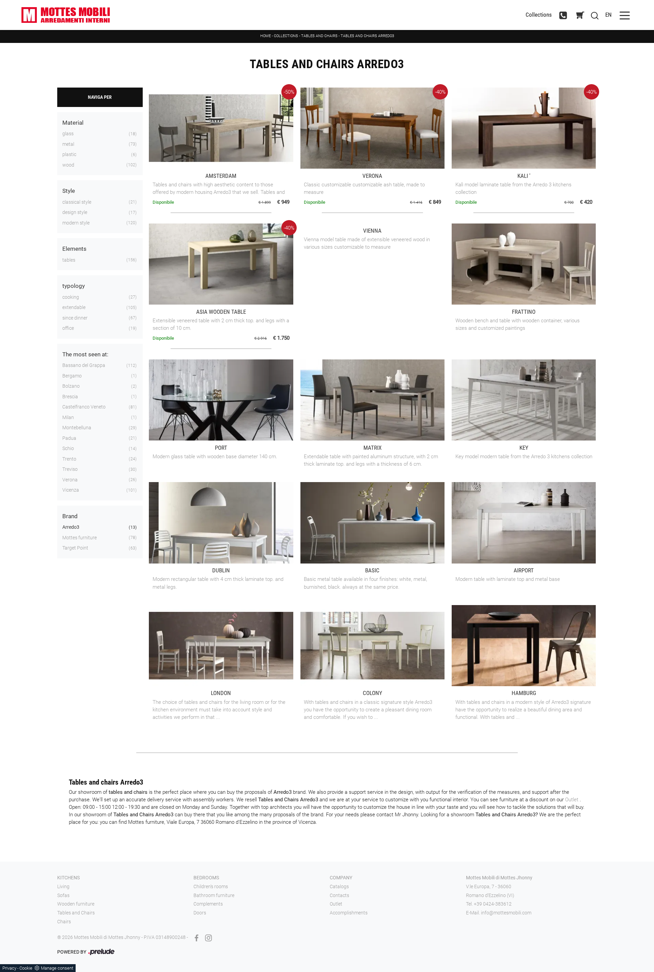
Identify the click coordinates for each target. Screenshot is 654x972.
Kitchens (68, 877)
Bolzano (71, 386)
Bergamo (72, 376)
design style (74, 212)
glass (68, 133)
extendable (73, 307)
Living (63, 886)
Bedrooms (206, 877)
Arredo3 (70, 527)
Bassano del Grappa (83, 365)
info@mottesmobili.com (506, 912)
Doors (199, 912)
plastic (69, 154)
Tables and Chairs (319, 36)
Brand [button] (70, 516)
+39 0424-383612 (493, 904)
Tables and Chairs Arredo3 (367, 36)
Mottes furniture (79, 537)
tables (68, 260)
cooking (70, 297)
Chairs (64, 921)
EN (608, 14)
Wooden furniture (75, 904)
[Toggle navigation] (625, 15)
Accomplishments (349, 912)
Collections (539, 15)
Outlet (572, 800)
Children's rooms (210, 886)
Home (265, 36)
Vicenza (70, 490)
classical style (76, 202)
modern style (76, 223)
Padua (69, 438)
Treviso (70, 469)
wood (68, 165)
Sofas (63, 895)
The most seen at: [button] (85, 354)
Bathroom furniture (213, 895)
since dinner (75, 318)
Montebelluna (76, 427)
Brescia (70, 396)
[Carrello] (580, 15)
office (68, 328)
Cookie (25, 968)
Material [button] (72, 122)
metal (68, 144)
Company (341, 877)
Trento (69, 459)
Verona (70, 479)
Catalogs (339, 886)
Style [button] (68, 190)
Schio (68, 448)
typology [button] (73, 285)
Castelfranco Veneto (84, 407)
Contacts (339, 895)
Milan (68, 417)
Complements (208, 904)
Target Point (75, 548)
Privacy (9, 968)
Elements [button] (74, 248)
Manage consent (57, 968)
